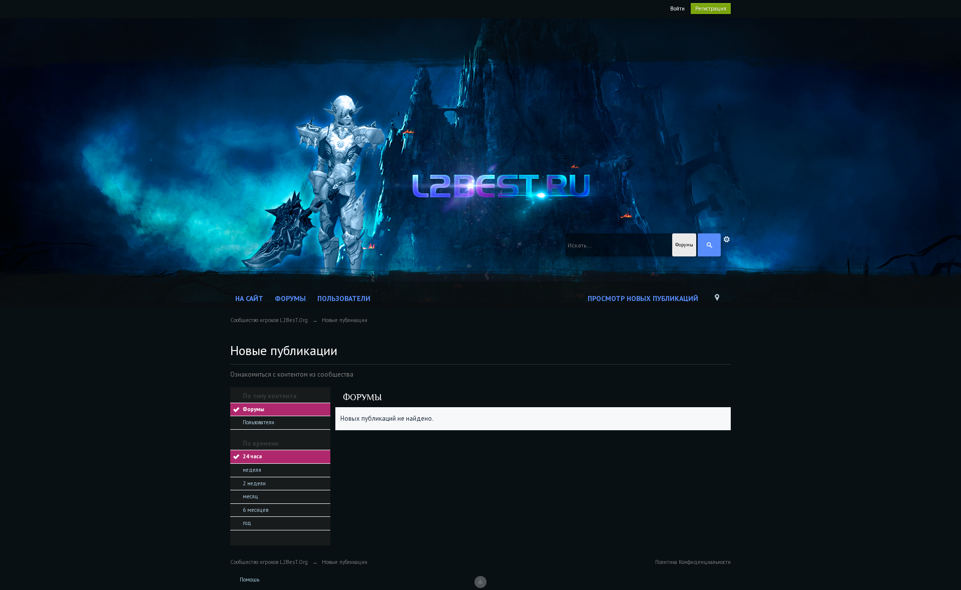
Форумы (290, 298)
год (247, 522)
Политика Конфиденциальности (693, 561)
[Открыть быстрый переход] (717, 300)
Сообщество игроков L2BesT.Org (269, 561)
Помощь (249, 579)
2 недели (254, 483)
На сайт (249, 298)
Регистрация (710, 8)
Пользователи (343, 298)
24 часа (252, 456)
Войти (677, 8)
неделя (252, 469)
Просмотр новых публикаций (643, 298)
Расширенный (727, 239)
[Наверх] (480, 582)
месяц (250, 496)
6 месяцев (255, 509)
